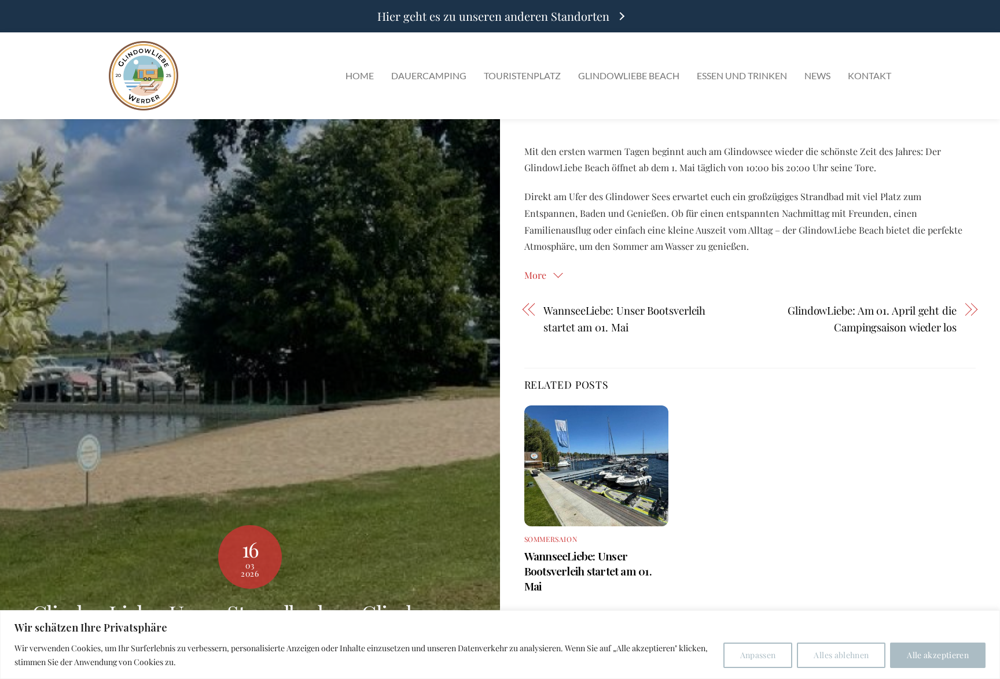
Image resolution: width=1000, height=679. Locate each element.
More (536, 275)
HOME (359, 75)
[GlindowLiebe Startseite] (143, 75)
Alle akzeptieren (938, 655)
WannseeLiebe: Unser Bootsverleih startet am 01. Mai (624, 318)
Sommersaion (551, 539)
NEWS (817, 75)
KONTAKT (869, 75)
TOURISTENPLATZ (522, 75)
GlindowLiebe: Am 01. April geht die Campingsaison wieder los (872, 318)
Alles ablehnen (841, 655)
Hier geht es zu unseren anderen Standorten (493, 16)
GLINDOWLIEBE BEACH (628, 75)
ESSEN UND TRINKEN (742, 75)
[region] (500, 644)
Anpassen (758, 655)
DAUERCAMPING (428, 75)
